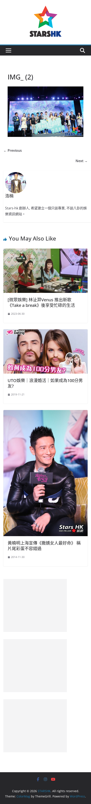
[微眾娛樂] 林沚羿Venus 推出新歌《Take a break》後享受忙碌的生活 (41, 302)
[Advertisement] (35, 605)
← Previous (12, 150)
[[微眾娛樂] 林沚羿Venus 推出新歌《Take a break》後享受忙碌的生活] (45, 251)
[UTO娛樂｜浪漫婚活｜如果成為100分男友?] (45, 332)
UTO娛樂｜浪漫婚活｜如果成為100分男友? (45, 383)
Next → (82, 161)
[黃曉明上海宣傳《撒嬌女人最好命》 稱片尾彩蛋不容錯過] (45, 413)
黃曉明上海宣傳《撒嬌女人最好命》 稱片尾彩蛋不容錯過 (44, 545)
